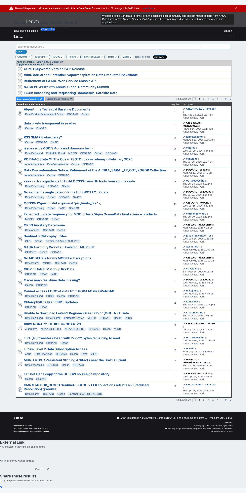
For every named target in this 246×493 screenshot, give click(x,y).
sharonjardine (194, 312)
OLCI (28, 241)
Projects (72, 57)
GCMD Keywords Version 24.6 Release (54, 69)
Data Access (32, 230)
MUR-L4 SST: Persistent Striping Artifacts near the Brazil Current (75, 360)
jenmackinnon (194, 136)
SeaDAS (41, 128)
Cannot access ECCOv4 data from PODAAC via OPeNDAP (69, 291)
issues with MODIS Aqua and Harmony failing (59, 148)
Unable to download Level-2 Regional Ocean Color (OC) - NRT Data (76, 313)
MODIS (72, 153)
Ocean (85, 114)
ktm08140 (192, 301)
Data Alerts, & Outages (48, 62)
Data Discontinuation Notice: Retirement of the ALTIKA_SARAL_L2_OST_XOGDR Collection (95, 170)
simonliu (191, 158)
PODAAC (41, 142)
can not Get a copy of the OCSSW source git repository (66, 374)
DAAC (57, 57)
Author (125, 57)
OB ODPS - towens (197, 202)
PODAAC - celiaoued (198, 191)
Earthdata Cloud (55, 153)
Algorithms (31, 329)
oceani (190, 348)
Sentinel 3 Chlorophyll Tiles (45, 236)
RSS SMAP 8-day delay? (43, 137)
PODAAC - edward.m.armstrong (195, 361)
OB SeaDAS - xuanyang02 (192, 124)
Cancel (38, 469)
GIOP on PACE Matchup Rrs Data (49, 269)
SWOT (77, 197)
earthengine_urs (196, 213)
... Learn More (146, 8)
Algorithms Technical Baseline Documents (57, 109)
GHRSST (30, 252)
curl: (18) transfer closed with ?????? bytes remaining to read (72, 338)
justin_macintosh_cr (198, 235)
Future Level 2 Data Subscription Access (55, 349)
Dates (111, 57)
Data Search (32, 263)
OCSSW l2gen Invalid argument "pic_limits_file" (61, 203)
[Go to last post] (184, 111)
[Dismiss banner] (236, 8)
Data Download (34, 153)
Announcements (34, 164)
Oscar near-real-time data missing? (52, 280)
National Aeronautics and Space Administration (31, 431)
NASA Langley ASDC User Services (35, 428)
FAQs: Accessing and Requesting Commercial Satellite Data (70, 93)
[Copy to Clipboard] (1, 486)
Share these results (57, 99)
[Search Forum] (228, 45)
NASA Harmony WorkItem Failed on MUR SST (59, 247)
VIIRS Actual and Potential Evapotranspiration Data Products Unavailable (81, 75)
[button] (194, 99)
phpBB (204, 426)
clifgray (190, 147)
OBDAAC (72, 114)
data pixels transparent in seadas (50, 123)
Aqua (28, 354)
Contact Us (228, 423)
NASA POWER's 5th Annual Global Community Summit (66, 87)
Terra (84, 354)
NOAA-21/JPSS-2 (75, 329)
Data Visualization (57, 164)
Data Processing (34, 186)
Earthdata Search (74, 318)
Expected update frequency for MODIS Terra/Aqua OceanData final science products (90, 214)
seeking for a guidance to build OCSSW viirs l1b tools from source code (79, 181)
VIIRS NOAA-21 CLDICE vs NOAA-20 (52, 324)
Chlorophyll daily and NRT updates (51, 302)
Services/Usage (92, 57)
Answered (22, 57)
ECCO (50, 296)
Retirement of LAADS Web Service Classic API (60, 81)
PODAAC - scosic (197, 169)
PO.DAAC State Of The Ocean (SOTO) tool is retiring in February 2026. (78, 159)
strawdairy (192, 268)
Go (48, 469)
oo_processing (195, 180)
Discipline (40, 57)
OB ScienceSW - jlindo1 (200, 323)
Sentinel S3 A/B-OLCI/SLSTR (62, 241)
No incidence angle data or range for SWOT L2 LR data (66, 192)
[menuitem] (160, 418)
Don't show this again (23, 36)
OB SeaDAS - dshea (198, 373)
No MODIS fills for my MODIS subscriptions (57, 258)
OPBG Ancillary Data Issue (44, 225)
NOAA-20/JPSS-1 (51, 329)
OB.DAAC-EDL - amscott (201, 108)
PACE (62, 208)
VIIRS (128, 318)
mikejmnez (192, 290)
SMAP (54, 142)
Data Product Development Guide (44, 114)
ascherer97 (193, 246)
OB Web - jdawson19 (199, 224)
